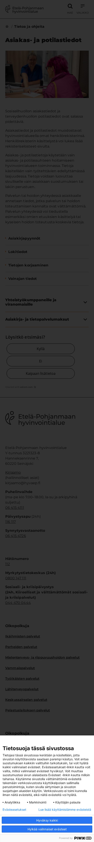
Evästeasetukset (14, 809)
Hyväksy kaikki (47, 820)
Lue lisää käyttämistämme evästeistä (64, 809)
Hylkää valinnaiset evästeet (47, 829)
